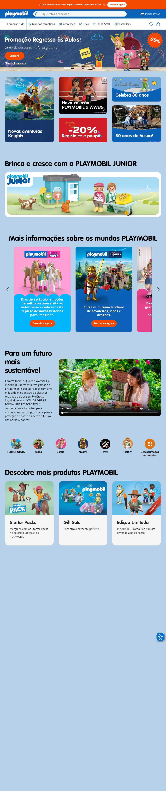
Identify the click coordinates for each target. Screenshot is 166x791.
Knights (83, 452)
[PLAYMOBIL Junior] (83, 194)
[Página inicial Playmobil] (16, 14)
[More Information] (103, 109)
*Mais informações (15, 63)
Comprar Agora (117, 4)
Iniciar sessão (152, 13)
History (128, 452)
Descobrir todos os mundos (150, 453)
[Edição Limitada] (136, 498)
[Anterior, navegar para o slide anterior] (7, 289)
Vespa (38, 452)
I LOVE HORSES (16, 452)
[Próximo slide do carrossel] (158, 289)
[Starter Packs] (29, 498)
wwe (105, 452)
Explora (14, 56)
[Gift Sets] (83, 498)
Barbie (60, 452)
